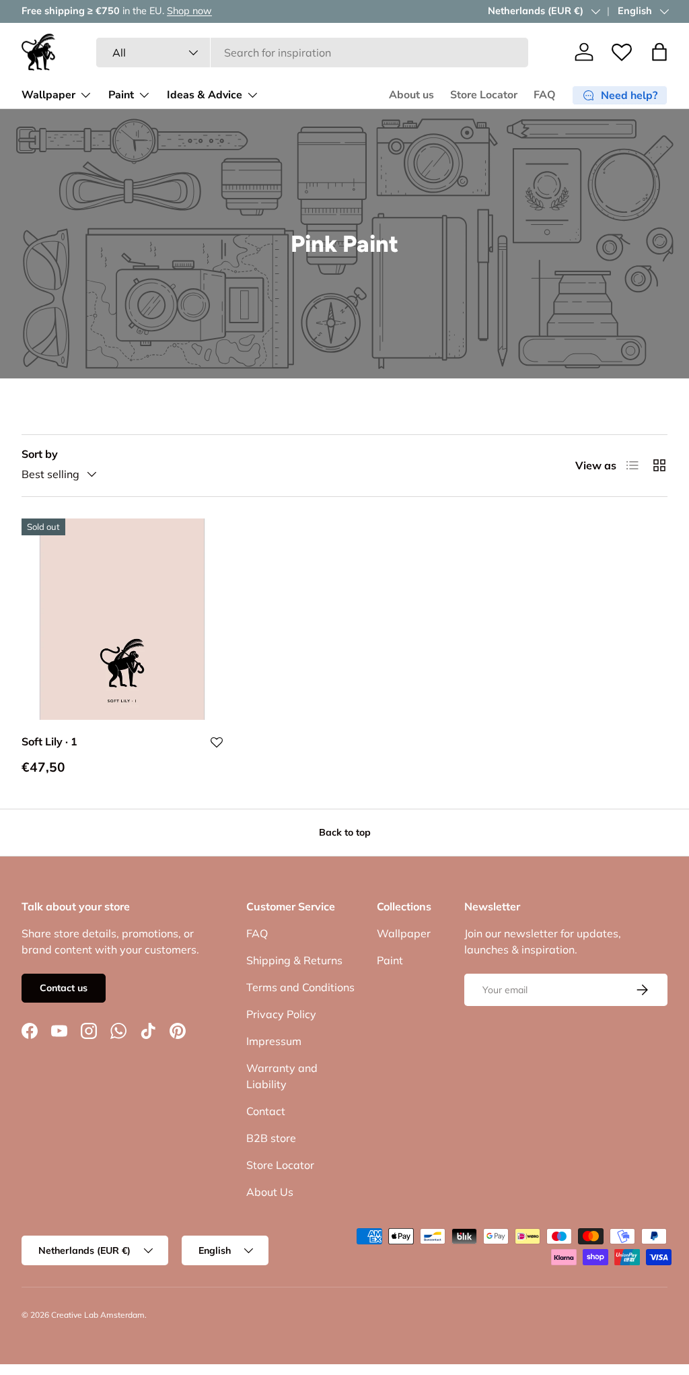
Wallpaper (404, 933)
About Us (269, 1192)
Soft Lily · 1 (49, 741)
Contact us (63, 988)
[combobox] (312, 52)
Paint (390, 960)
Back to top (345, 832)
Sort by (40, 454)
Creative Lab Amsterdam (98, 1315)
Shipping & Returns (294, 960)
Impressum (273, 1041)
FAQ (545, 95)
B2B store (271, 1138)
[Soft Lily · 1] (122, 619)
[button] (659, 52)
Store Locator (483, 95)
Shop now (189, 11)
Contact (265, 1111)
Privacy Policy (281, 1014)
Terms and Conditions (300, 987)
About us (411, 95)
